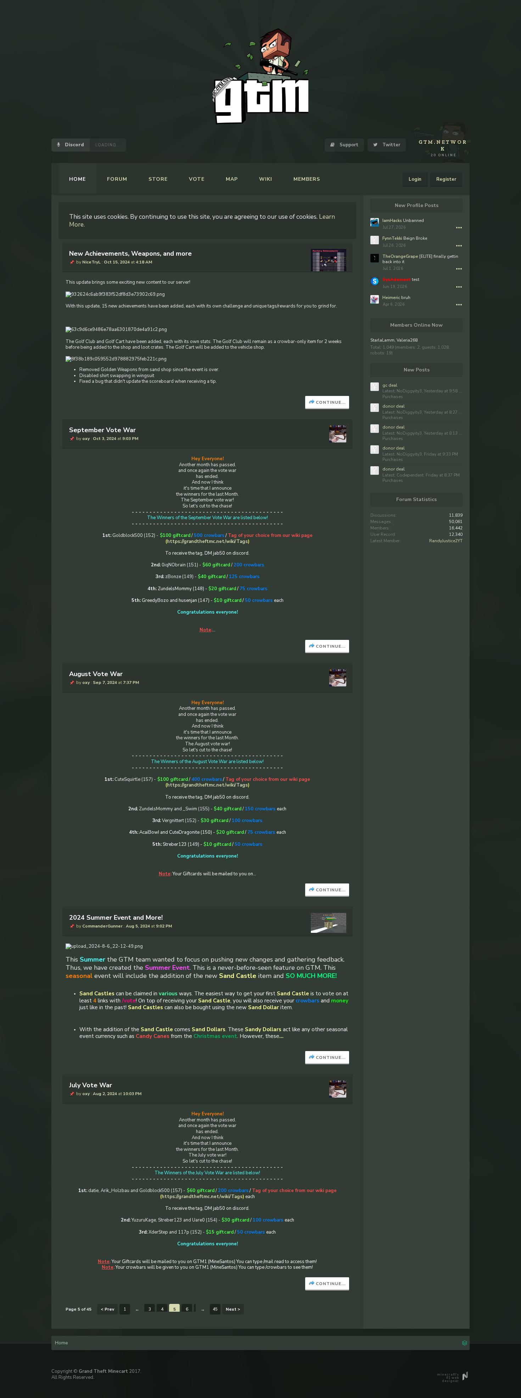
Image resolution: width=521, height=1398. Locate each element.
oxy (86, 438)
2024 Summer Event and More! (116, 917)
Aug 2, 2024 (105, 1094)
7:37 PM (131, 682)
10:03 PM (132, 1094)
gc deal (389, 385)
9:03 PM (130, 438)
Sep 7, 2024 (105, 682)
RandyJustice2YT (446, 541)
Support (348, 145)
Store (158, 179)
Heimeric (391, 297)
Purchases (392, 396)
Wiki (265, 179)
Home (77, 179)
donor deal (393, 406)
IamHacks (392, 220)
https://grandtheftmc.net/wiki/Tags (207, 541)
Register (446, 179)
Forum (117, 179)
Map (232, 179)
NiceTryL (91, 262)
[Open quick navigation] (464, 1342)
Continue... (331, 402)
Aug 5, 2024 (138, 926)
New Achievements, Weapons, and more (130, 253)
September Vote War (102, 430)
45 (215, 1309)
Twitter (390, 145)
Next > (233, 1309)
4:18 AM (144, 262)
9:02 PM (164, 926)
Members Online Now (416, 325)
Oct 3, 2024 (104, 438)
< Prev (107, 1309)
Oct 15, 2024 (117, 262)
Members (306, 179)
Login (415, 179)
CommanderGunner (102, 926)
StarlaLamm (382, 340)
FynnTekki (392, 238)
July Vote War (90, 1085)
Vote (197, 179)
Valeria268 (407, 340)
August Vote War (96, 674)
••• (459, 227)
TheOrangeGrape (400, 256)
